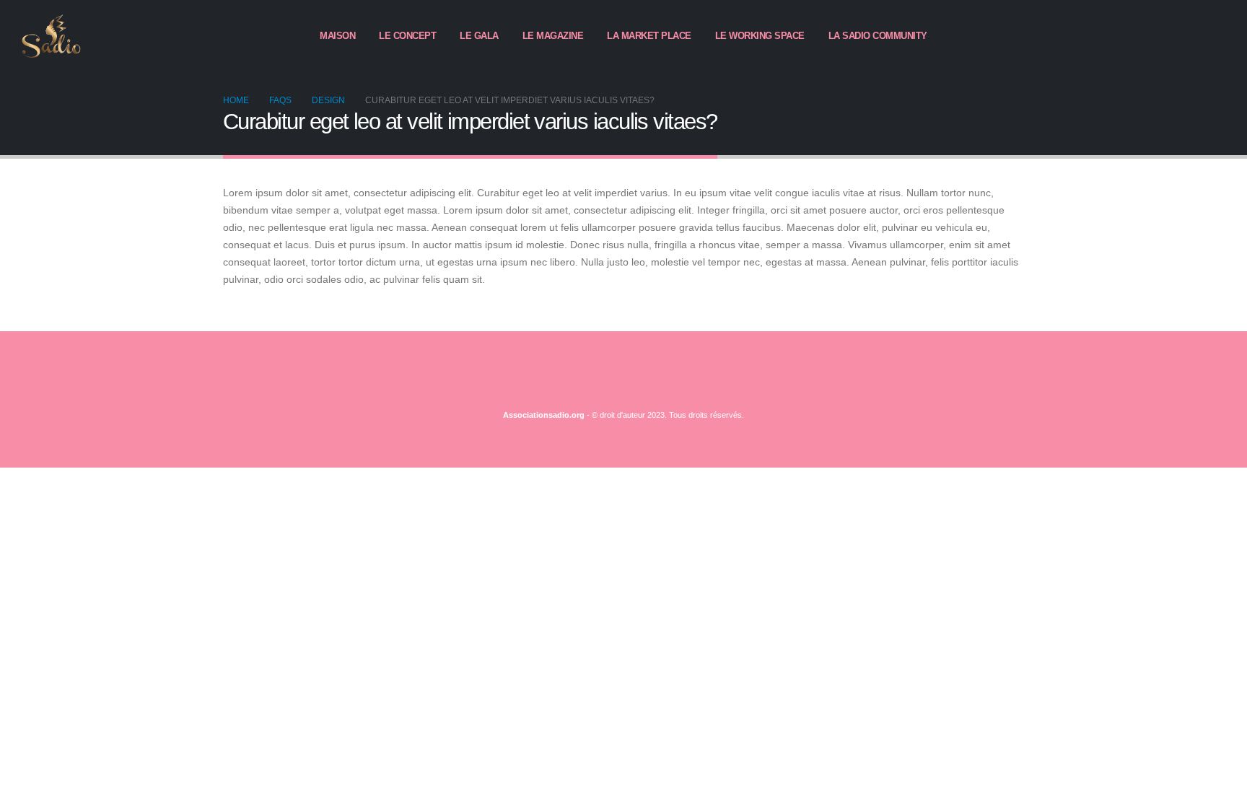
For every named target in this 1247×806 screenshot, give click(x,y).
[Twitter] (1190, 36)
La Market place (649, 35)
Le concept (407, 35)
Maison (337, 35)
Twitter (623, 380)
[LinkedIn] (1214, 36)
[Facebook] (1165, 36)
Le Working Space (760, 35)
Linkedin (651, 380)
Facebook (596, 380)
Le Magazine (553, 35)
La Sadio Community (877, 35)
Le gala (479, 35)
